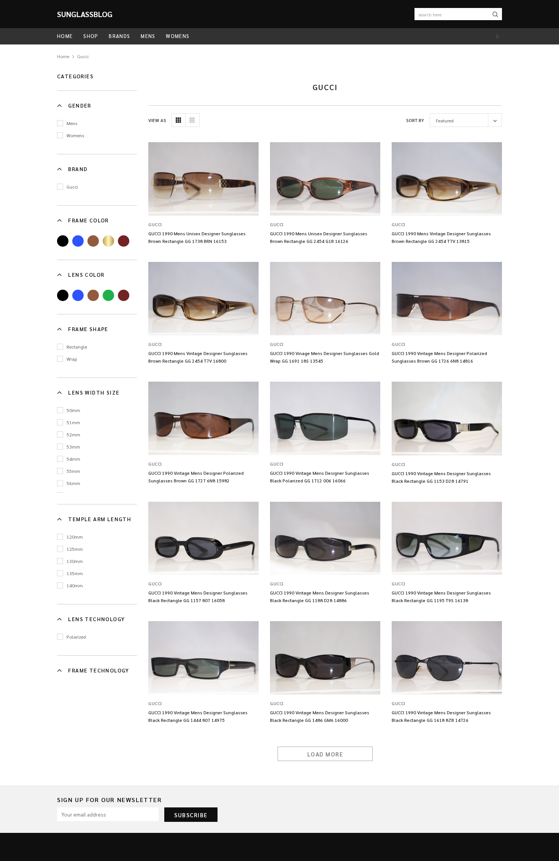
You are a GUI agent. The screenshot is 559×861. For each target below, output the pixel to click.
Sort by (415, 120)
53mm (73, 447)
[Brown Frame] (93, 241)
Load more (325, 754)
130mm (75, 561)
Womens (75, 135)
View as (157, 120)
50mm (73, 410)
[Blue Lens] (78, 295)
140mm (75, 585)
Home (63, 56)
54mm (73, 459)
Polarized (76, 637)
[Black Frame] (62, 241)
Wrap (72, 359)
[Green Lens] (108, 295)
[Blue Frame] (78, 241)
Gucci (83, 56)
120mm (75, 537)
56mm (73, 483)
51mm (73, 422)
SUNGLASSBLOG (85, 14)
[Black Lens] (62, 295)
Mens (72, 123)
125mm (75, 549)
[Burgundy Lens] (123, 295)
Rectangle (77, 347)
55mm (73, 471)
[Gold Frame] (108, 241)
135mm (75, 573)
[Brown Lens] (93, 295)
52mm (73, 434)
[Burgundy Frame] (123, 241)
